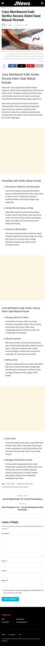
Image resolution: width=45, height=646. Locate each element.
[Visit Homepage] (22, 3)
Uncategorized (21, 622)
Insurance (5, 622)
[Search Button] (42, 3)
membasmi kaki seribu (24, 484)
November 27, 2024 (21, 25)
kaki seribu (10, 484)
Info (3, 619)
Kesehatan (10, 8)
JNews (8, 639)
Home (3, 8)
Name (4, 561)
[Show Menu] (3, 3)
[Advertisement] (22, 151)
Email (4, 571)
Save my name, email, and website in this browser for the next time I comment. (23, 591)
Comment (6, 533)
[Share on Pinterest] (30, 66)
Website (5, 580)
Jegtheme (5, 641)
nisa (9, 25)
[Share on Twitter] (21, 66)
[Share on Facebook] (12, 66)
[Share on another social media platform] (39, 66)
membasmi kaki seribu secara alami (15, 487)
